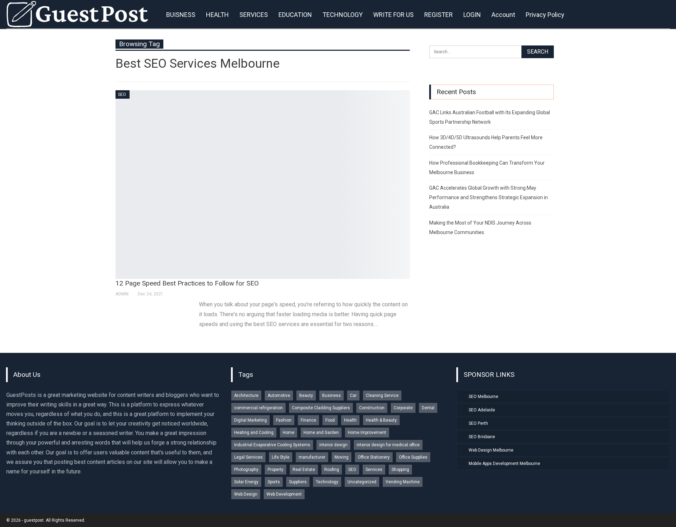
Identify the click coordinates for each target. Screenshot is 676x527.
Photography (246, 469)
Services (373, 469)
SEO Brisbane (482, 436)
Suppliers (298, 481)
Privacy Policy (545, 14)
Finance (308, 420)
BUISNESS (180, 14)
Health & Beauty (381, 420)
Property (275, 469)
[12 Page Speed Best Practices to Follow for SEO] (262, 184)
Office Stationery (374, 457)
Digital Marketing (250, 420)
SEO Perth (478, 423)
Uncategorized (362, 481)
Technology (327, 481)
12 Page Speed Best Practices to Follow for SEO (187, 283)
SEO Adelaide (482, 409)
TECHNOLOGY (343, 14)
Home (288, 432)
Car (353, 395)
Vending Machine (403, 481)
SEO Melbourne (483, 396)
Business (331, 395)
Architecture (246, 395)
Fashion (284, 420)
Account (503, 14)
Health (350, 420)
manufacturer (312, 457)
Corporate (403, 407)
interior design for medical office (388, 444)
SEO (122, 94)
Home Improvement (367, 432)
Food (330, 420)
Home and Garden (321, 432)
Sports (274, 481)
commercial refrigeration (258, 407)
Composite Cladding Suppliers (321, 407)
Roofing (331, 469)
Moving (341, 457)
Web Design (245, 494)
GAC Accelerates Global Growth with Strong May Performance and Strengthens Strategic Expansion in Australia (488, 197)
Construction (371, 407)
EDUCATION (295, 14)
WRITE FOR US (393, 14)
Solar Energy (246, 481)
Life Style (280, 457)
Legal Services (248, 457)
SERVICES (253, 14)
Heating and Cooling (254, 432)
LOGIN (472, 14)
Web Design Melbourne (491, 450)
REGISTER (438, 14)
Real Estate (304, 469)
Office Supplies (413, 457)
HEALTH (217, 14)
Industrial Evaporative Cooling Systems (272, 444)
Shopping (400, 469)
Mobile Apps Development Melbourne (504, 463)
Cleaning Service (382, 395)
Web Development (284, 494)
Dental (428, 407)
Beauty (306, 395)
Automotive (279, 395)
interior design (333, 444)
